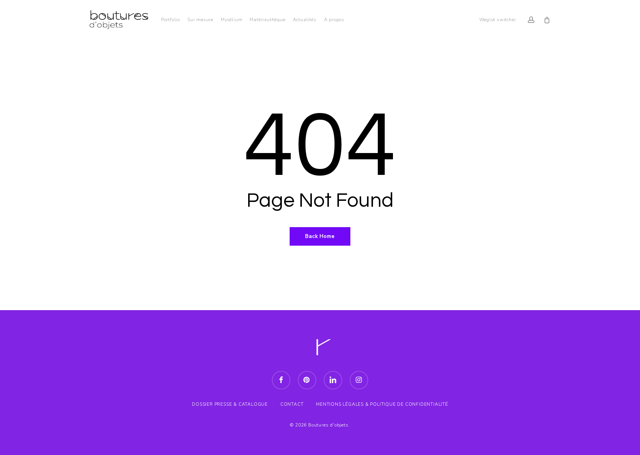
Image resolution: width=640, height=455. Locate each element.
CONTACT (292, 404)
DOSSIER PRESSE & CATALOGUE (230, 404)
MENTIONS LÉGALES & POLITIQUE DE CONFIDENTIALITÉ (382, 404)
